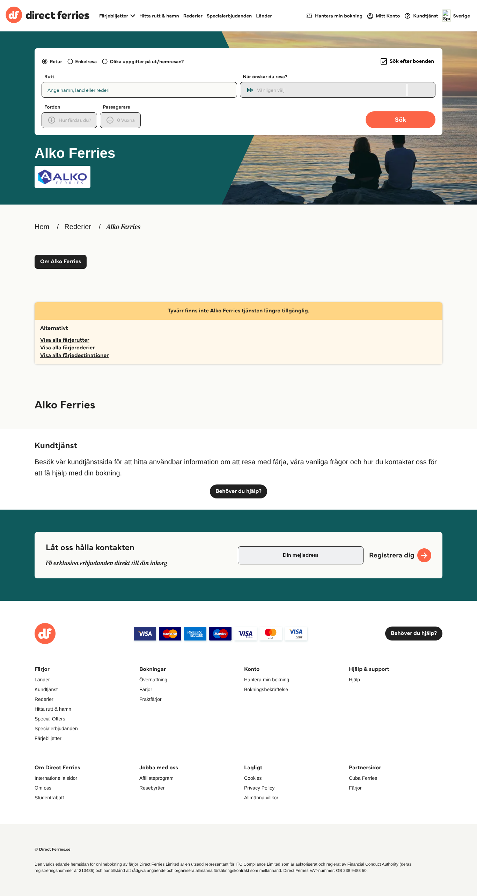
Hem (42, 227)
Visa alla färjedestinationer (74, 355)
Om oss (43, 788)
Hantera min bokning (266, 679)
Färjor (145, 689)
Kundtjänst (46, 689)
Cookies (253, 778)
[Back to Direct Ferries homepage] (47, 16)
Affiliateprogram (156, 778)
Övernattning (153, 679)
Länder (264, 15)
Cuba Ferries (363, 778)
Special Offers (50, 718)
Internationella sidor (56, 778)
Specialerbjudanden (229, 15)
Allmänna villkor (261, 797)
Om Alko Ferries (60, 262)
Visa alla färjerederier (67, 348)
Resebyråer (151, 788)
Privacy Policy (259, 788)
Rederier (193, 15)
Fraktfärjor (150, 699)
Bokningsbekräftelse (266, 689)
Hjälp (354, 679)
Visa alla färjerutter (64, 340)
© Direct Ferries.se (52, 849)
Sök (400, 119)
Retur (56, 61)
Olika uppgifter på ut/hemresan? (147, 61)
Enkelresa (86, 61)
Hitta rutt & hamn (159, 15)
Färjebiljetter (48, 738)
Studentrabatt (49, 797)
